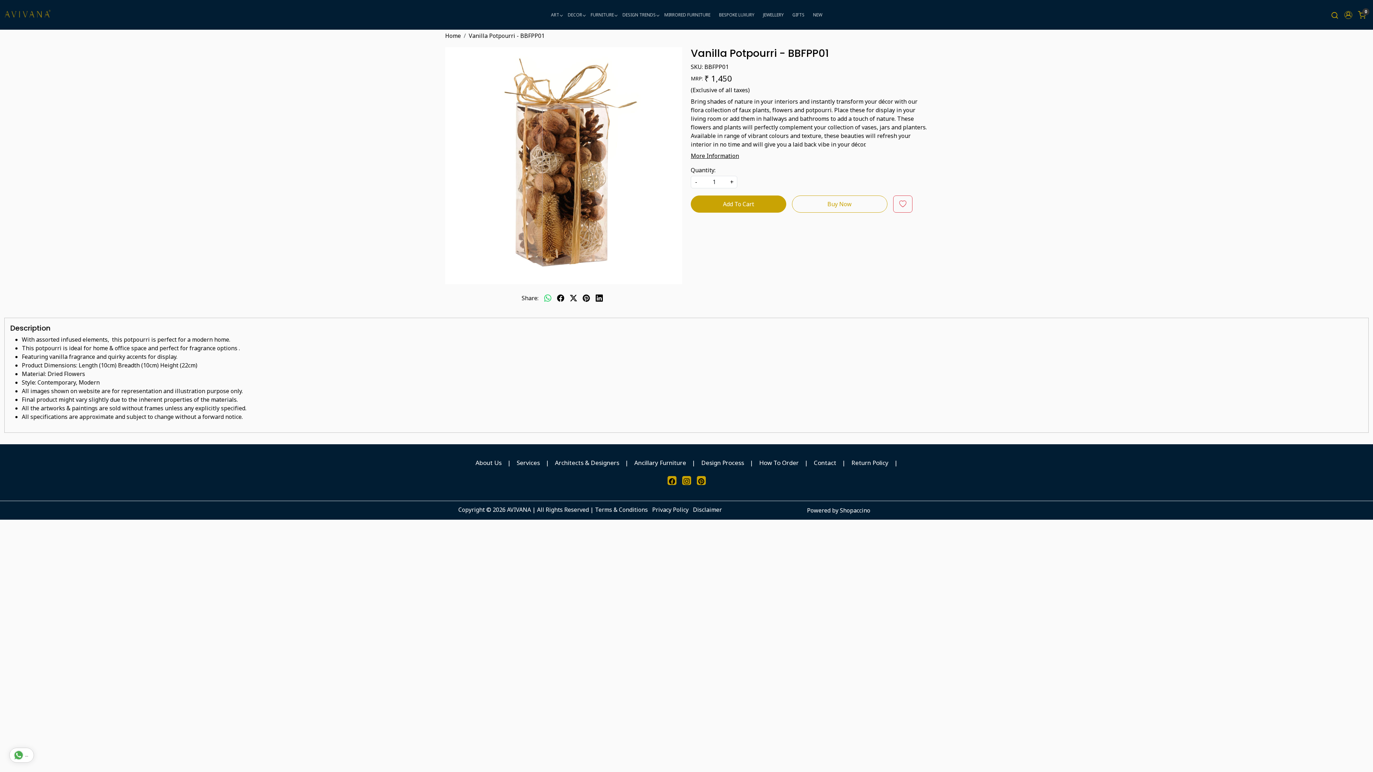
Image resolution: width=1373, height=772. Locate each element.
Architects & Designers (587, 463)
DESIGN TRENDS (639, 15)
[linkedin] (599, 298)
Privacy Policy (670, 510)
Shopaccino (855, 510)
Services (528, 463)
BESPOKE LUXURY (736, 15)
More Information (715, 156)
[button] (1348, 15)
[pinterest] (586, 298)
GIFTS (798, 15)
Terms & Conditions (621, 510)
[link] (1335, 14)
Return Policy (870, 463)
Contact (825, 463)
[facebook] (560, 298)
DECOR (575, 15)
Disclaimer (707, 510)
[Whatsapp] (547, 298)
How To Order (779, 463)
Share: (530, 298)
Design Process (722, 463)
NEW (817, 15)
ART (555, 15)
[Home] (27, 14)
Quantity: (703, 170)
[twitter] (573, 298)
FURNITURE (602, 15)
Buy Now (839, 204)
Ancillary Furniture (660, 463)
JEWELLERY (773, 15)
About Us (489, 463)
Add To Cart (738, 204)
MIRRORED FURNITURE (687, 15)
